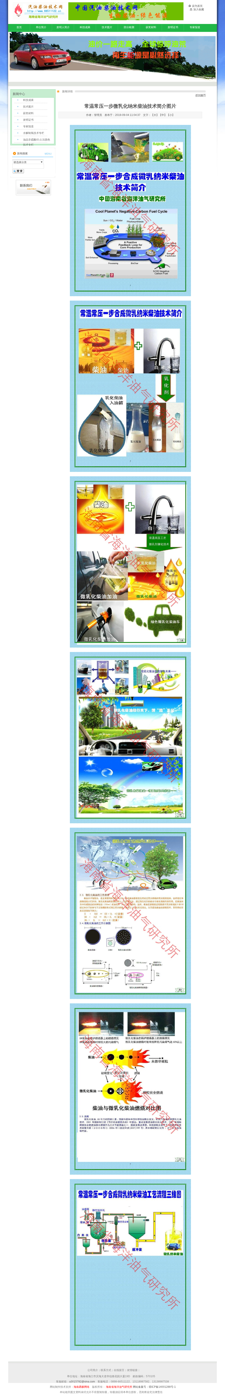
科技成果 (85, 27)
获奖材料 (151, 27)
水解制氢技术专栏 (33, 133)
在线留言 (119, 1370)
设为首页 (197, 5)
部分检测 (129, 27)
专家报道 (195, 27)
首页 (19, 27)
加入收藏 (198, 9)
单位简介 (41, 27)
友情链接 (132, 1370)
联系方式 (106, 1370)
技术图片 (107, 27)
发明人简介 (63, 27)
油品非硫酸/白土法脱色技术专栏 (36, 141)
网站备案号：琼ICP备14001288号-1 (154, 1386)
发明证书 (173, 27)
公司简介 (92, 1370)
